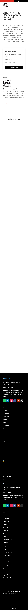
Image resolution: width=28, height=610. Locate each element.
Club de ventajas (7, 467)
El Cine (4, 441)
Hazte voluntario (7, 473)
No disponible (14, 67)
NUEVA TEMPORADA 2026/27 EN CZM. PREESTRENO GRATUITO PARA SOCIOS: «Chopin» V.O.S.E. (13, 298)
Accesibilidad (19, 600)
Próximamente (6, 413)
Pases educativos (7, 434)
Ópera (4, 428)
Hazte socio (7, 1)
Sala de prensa (6, 454)
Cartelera (5, 410)
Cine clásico (6, 425)
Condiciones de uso (10, 600)
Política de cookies (19, 598)
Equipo (4, 445)
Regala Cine (6, 470)
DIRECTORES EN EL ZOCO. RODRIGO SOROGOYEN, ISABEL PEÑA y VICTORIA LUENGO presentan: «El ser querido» (14, 130)
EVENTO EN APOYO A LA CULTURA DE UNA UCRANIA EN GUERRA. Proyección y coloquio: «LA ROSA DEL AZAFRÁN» (14, 259)
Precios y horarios (7, 448)
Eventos (5, 419)
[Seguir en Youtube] (18, 400)
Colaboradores (6, 451)
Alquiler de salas (7, 476)
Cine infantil (6, 416)
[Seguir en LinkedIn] (7, 400)
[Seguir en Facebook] (14, 400)
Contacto (5, 479)
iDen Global (17, 605)
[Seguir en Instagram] (11, 400)
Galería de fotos (7, 457)
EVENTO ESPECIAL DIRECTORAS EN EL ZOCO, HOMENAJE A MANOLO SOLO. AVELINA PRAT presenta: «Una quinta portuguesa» (13, 218)
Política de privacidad (9, 598)
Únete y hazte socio (8, 103)
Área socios (21, 1)
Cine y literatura (7, 431)
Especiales (5, 437)
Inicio (4, 407)
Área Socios (7, 461)
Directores (5, 422)
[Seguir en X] (21, 400)
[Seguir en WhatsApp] (4, 400)
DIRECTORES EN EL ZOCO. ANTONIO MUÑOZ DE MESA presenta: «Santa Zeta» (14, 338)
